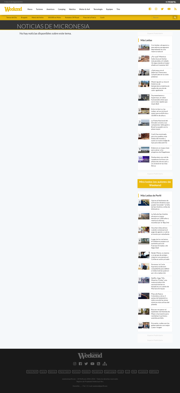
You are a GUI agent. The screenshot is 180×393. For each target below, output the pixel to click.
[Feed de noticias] (98, 364)
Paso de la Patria (89, 17)
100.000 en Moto (54, 17)
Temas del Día (11, 17)
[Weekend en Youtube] (92, 364)
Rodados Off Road (72, 17)
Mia (134, 372)
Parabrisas (97, 372)
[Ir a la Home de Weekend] (90, 355)
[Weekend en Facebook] (80, 364)
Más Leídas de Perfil (151, 195)
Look (121, 372)
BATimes (154, 372)
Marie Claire (64, 372)
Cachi (102, 17)
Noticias (52, 372)
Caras (43, 372)
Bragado (24, 17)
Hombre (86, 372)
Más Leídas (146, 40)
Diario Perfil (32, 372)
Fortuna (76, 372)
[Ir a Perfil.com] (170, 2)
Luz (127, 372)
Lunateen (143, 372)
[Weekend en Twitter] (86, 364)
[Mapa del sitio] (105, 364)
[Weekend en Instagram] (74, 364)
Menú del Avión (38, 17)
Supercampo (110, 372)
